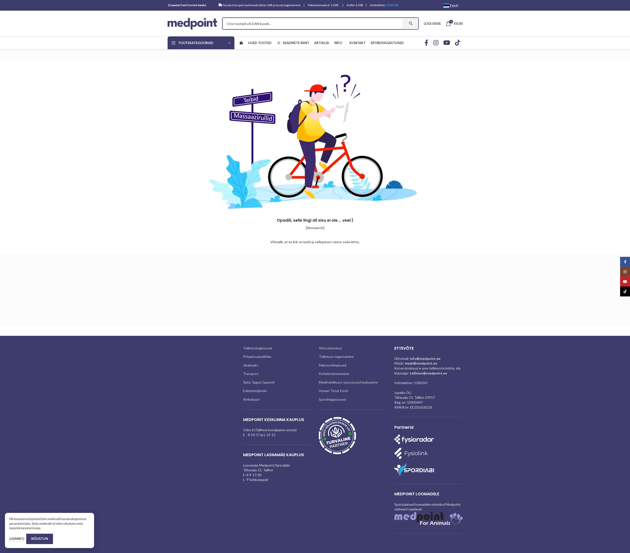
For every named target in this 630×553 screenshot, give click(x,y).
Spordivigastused (332, 399)
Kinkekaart (251, 399)
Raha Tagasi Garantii (259, 382)
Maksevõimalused (332, 365)
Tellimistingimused (257, 348)
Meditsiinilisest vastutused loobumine (348, 382)
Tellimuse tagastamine (336, 356)
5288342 (421, 383)
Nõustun (39, 539)
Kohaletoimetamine (334, 373)
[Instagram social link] (436, 43)
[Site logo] (192, 23)
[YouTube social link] (447, 43)
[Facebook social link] (426, 43)
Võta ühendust (330, 348)
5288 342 (392, 5)
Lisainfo (16, 539)
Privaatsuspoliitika (257, 356)
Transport (251, 373)
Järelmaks (250, 365)
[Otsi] (410, 23)
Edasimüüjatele (255, 391)
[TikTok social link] (458, 43)
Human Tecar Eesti (333, 391)
